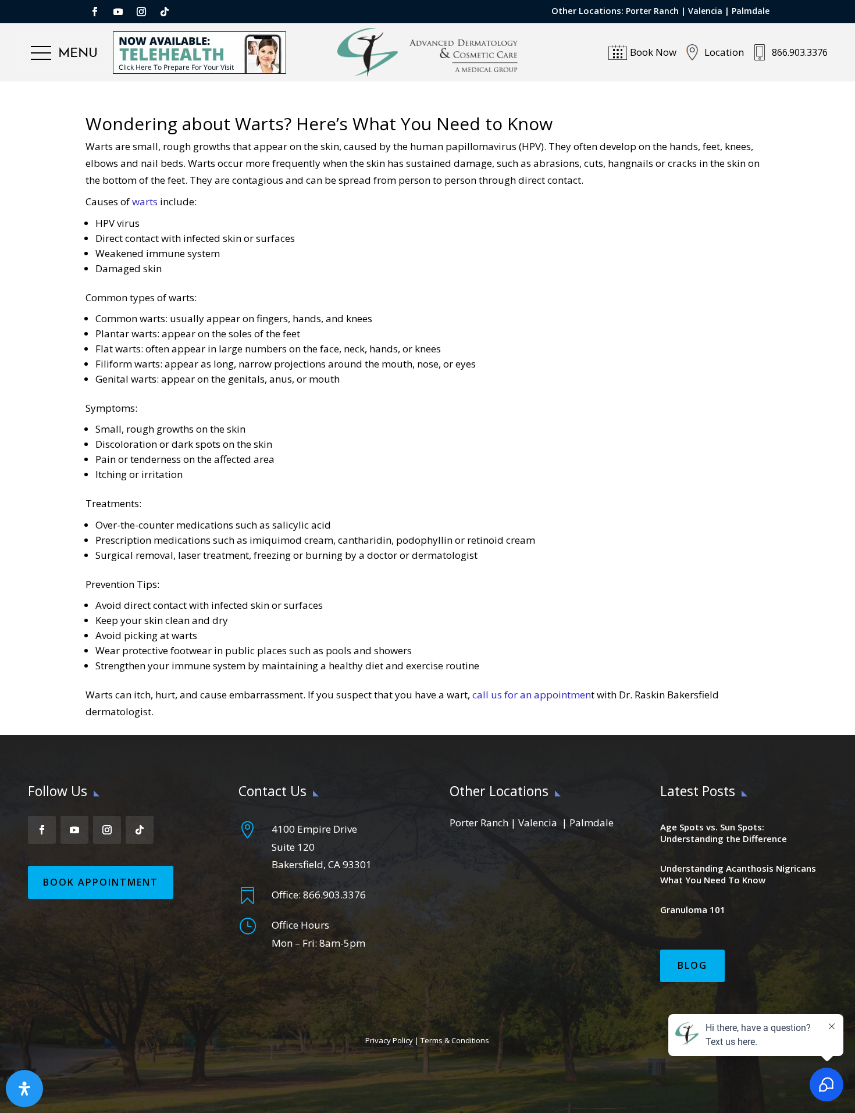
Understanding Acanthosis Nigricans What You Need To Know (738, 874)
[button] (64, 53)
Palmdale (751, 10)
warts (145, 201)
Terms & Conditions (455, 1040)
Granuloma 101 (692, 909)
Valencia (705, 10)
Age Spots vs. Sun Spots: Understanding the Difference (723, 832)
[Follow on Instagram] (141, 11)
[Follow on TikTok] (164, 11)
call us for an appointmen (531, 694)
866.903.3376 (334, 894)
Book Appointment (100, 882)
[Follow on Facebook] (95, 11)
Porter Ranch (652, 10)
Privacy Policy (389, 1040)
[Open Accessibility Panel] (24, 1088)
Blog (692, 965)
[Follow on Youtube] (118, 11)
